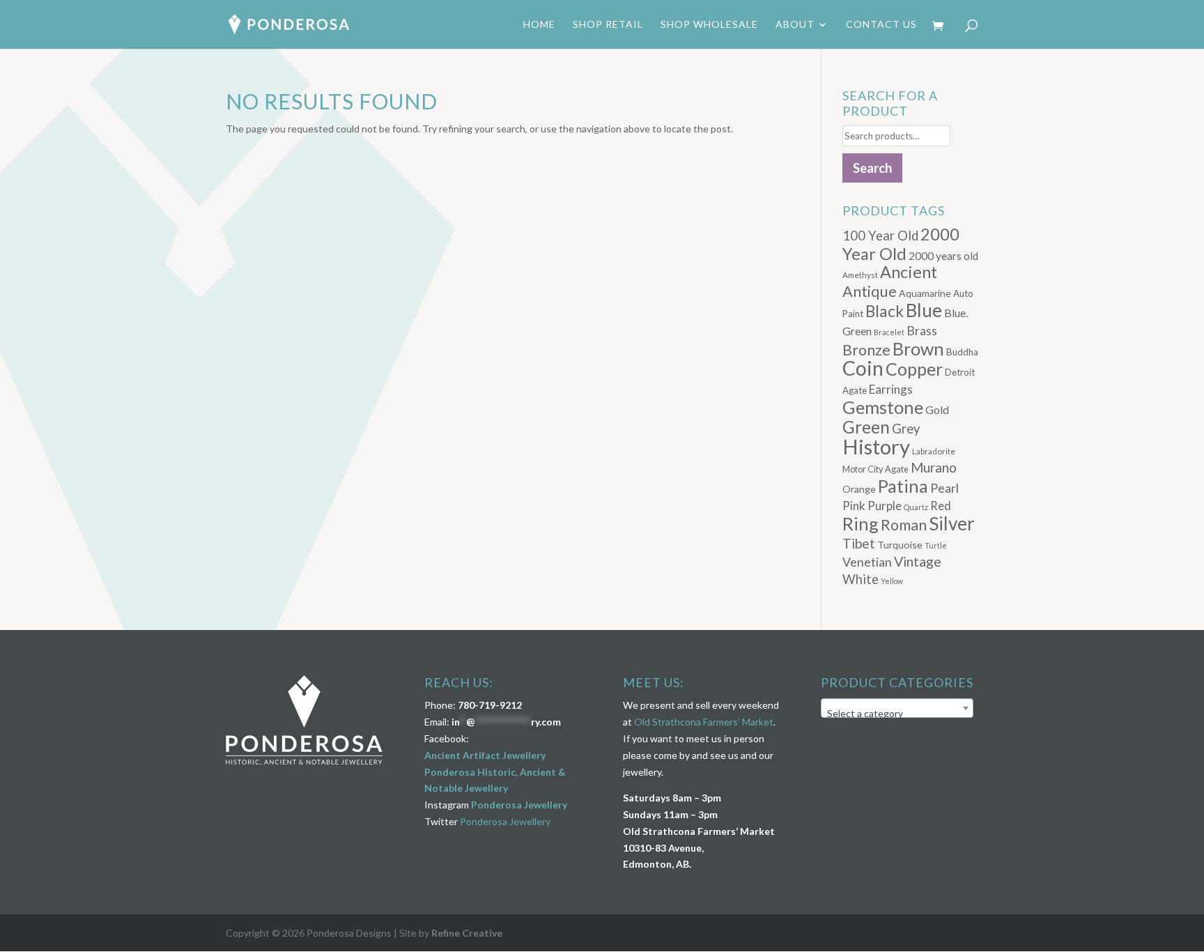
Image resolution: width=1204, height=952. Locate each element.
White (860, 579)
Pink (853, 505)
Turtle (936, 545)
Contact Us (881, 25)
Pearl (944, 488)
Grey (906, 428)
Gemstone (882, 407)
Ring (860, 523)
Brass (921, 330)
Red (940, 505)
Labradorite (933, 451)
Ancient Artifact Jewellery (485, 755)
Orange (859, 489)
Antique (869, 291)
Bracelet (889, 332)
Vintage (917, 561)
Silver (952, 523)
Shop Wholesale (709, 25)
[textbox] (897, 713)
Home (539, 25)
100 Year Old (880, 235)
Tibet (858, 543)
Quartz (916, 507)
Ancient (908, 272)
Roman (904, 525)
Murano (934, 467)
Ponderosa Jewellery (519, 805)
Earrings (891, 389)
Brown (918, 348)
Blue (924, 310)
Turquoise (900, 545)
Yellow (892, 580)
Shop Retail (608, 25)
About (795, 25)
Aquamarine (925, 293)
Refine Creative (466, 933)
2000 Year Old (900, 243)
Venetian (867, 561)
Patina (903, 485)
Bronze (866, 350)
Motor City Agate (875, 469)
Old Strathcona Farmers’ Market (703, 722)
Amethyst (860, 275)
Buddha (962, 352)
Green (866, 427)
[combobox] (897, 708)
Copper (914, 368)
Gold (937, 409)
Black (884, 311)
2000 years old (943, 255)
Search (872, 168)
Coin (862, 368)
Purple (884, 505)
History (876, 446)
